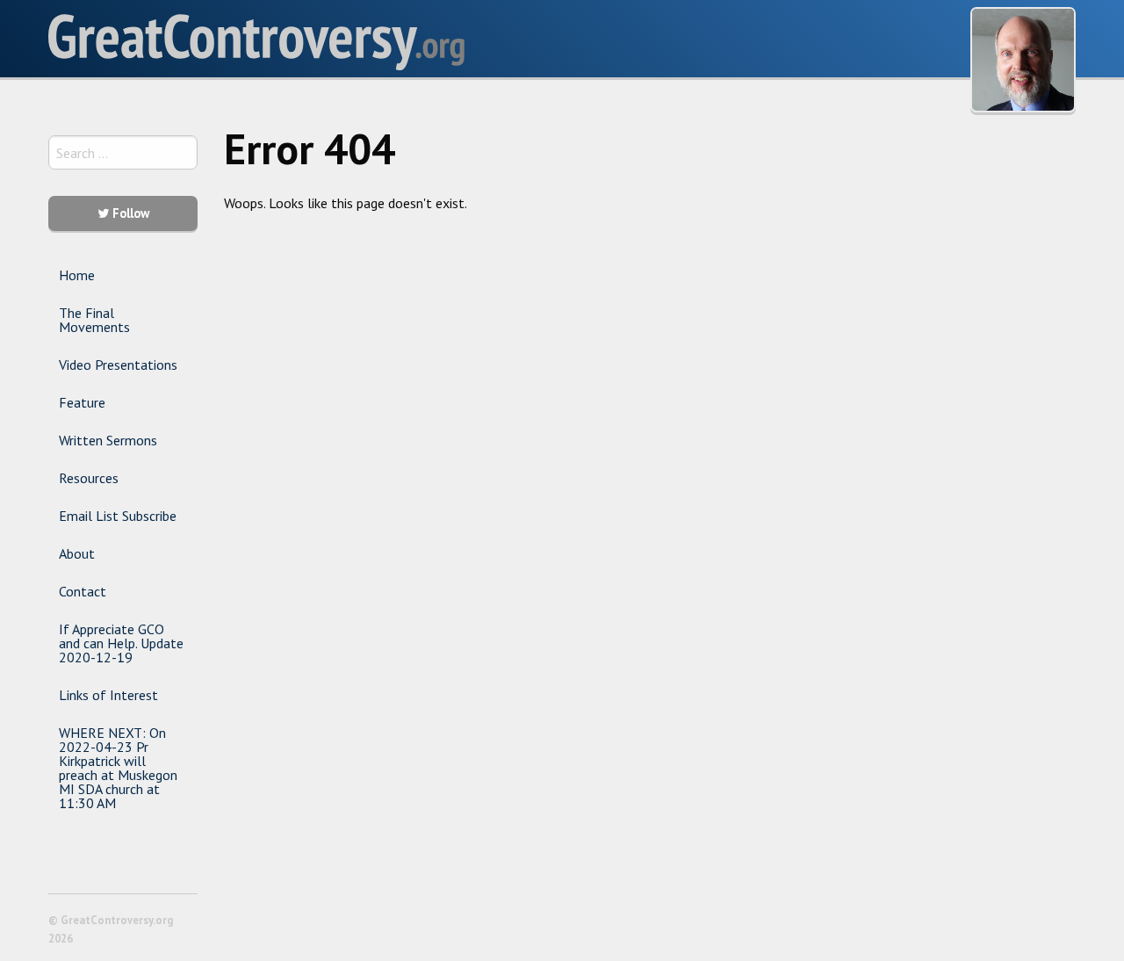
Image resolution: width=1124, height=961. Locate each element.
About (77, 553)
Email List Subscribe (118, 515)
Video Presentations (118, 364)
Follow (129, 213)
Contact (82, 591)
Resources (89, 478)
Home (77, 275)
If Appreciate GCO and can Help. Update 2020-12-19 (121, 643)
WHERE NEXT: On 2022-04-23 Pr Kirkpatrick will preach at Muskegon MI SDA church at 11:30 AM (118, 768)
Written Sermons (108, 440)
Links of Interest (108, 695)
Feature (82, 402)
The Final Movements (94, 320)
